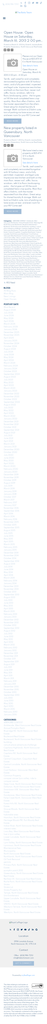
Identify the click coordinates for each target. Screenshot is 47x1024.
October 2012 (10, 625)
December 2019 (11, 475)
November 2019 (11, 477)
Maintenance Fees (10, 260)
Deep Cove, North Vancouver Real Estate (23, 784)
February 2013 (10, 614)
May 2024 (8, 357)
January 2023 (10, 391)
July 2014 (8, 567)
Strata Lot (7, 271)
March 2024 (9, 363)
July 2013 (8, 600)
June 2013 (8, 603)
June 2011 (8, 670)
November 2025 (11, 335)
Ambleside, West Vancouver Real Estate (22, 725)
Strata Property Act (17, 271)
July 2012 (8, 634)
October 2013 (10, 592)
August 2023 (10, 377)
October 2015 (10, 525)
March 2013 (9, 611)
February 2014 (10, 581)
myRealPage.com (28, 975)
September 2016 (11, 511)
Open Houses (10, 299)
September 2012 (11, 628)
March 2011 (9, 678)
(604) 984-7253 (11, 4)
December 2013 (11, 586)
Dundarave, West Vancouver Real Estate (16, 243)
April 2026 (9, 321)
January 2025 (10, 341)
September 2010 (11, 695)
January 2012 (10, 651)
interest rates (27, 252)
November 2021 (11, 424)
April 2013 (8, 609)
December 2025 (11, 332)
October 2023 (10, 371)
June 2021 (8, 438)
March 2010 (9, 709)
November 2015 (11, 522)
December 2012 (11, 620)
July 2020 (8, 455)
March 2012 (9, 645)
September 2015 (11, 528)
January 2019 (10, 491)
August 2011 (9, 664)
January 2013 (10, 617)
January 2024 (10, 369)
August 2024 (10, 349)
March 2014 (9, 578)
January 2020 (10, 472)
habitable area (9, 249)
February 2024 (11, 366)
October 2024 (10, 346)
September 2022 (12, 402)
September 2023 (12, 374)
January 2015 (10, 550)
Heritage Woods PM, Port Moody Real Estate (18, 250)
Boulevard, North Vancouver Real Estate (16, 226)
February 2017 (10, 503)
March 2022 (9, 416)
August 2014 (9, 564)
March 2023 (9, 388)
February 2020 (11, 469)
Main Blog (8, 294)
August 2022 (10, 405)
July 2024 (8, 352)
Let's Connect (24, 963)
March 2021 (9, 444)
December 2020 (11, 450)
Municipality (20, 260)
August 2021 (9, 433)
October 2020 (10, 452)
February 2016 (10, 519)
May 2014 (8, 572)
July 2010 (8, 698)
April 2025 (9, 338)
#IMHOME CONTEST (19, 221)
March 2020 (10, 466)
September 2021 (11, 430)
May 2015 (8, 539)
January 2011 (10, 684)
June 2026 (9, 316)
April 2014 (8, 575)
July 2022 (8, 408)
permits (13, 264)
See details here (30, 66)
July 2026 (8, 313)
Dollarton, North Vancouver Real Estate (22, 787)
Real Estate (15, 267)
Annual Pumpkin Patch (26, 223)
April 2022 (9, 413)
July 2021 (8, 436)
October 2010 (10, 692)
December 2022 (11, 394)
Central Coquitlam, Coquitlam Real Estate (22, 232)
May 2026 (8, 318)
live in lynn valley (24, 254)
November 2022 (11, 397)
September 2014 (11, 561)
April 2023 (9, 385)
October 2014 (10, 558)
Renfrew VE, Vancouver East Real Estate (22, 879)
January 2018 (10, 494)
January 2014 (10, 583)
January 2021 (10, 447)
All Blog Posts (10, 291)
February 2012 (10, 648)
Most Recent (9, 307)
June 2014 (8, 570)
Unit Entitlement (17, 273)
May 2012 (8, 639)
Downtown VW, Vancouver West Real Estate (23, 241)
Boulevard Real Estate (30, 224)
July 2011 (8, 667)
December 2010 (11, 687)
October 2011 (10, 659)
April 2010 (8, 706)
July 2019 (8, 486)
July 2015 (8, 533)
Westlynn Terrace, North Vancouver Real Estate (19, 277)
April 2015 (8, 542)
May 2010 (8, 704)
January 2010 (10, 715)
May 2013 (8, 606)
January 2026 (10, 330)
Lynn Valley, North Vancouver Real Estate (23, 843)
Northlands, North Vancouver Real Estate (22, 262)
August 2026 (10, 310)
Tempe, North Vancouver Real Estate (21, 893)
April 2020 (9, 464)
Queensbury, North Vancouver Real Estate (26, 47)
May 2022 (8, 411)
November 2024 (11, 343)
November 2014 (11, 556)
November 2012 (11, 623)
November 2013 (11, 589)
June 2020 (9, 458)
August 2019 (9, 483)
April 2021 (8, 441)
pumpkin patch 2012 (15, 265)
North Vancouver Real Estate (17, 854)
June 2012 (8, 637)
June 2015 (8, 536)
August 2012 (9, 631)
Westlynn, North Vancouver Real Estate (22, 912)
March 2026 (9, 324)
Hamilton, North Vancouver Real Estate (26, 249)
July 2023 (8, 380)
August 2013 (9, 597)
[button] (10, 4)
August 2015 (9, 530)
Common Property (28, 236)
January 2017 (10, 505)
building (33, 226)
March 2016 (9, 517)
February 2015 (10, 547)
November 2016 (11, 508)
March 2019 (9, 489)
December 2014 (11, 553)
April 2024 (9, 360)
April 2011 (8, 676)
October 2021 (10, 427)
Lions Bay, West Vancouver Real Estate (22, 832)
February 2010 (10, 712)
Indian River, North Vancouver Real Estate (23, 826)
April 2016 (8, 514)
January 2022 (10, 419)
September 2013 (11, 595)
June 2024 (9, 355)
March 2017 (9, 500)
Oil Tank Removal (12, 859)
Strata (38, 269)
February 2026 (11, 327)
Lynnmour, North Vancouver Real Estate (24, 258)
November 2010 (11, 690)
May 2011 (8, 673)
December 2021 (11, 422)
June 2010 (8, 701)
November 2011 (11, 656)
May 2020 (9, 461)
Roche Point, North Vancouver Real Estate (22, 269)
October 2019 (10, 480)
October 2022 (10, 399)
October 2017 (10, 497)
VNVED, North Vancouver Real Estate (30, 275)
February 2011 (10, 681)
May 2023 (8, 383)
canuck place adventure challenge (20, 745)
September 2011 (11, 662)
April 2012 (8, 642)
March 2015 (9, 544)
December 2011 (11, 653)
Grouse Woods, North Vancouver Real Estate (26, 247)
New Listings (10, 296)
